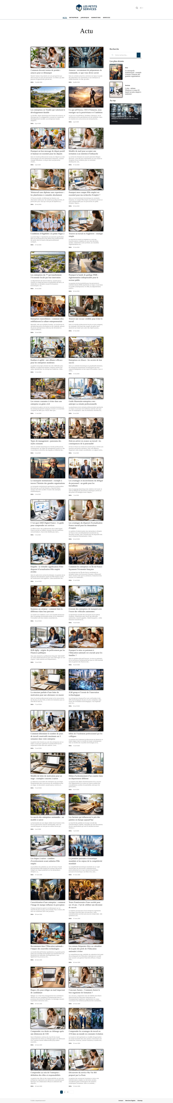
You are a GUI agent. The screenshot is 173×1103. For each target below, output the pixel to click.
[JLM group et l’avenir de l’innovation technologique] (86, 679)
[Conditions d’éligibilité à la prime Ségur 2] (48, 220)
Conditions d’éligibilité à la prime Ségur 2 (47, 233)
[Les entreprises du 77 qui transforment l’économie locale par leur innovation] (48, 262)
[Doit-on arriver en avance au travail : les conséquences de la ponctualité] (86, 428)
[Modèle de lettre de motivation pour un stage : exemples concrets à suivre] (48, 763)
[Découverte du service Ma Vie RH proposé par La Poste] (86, 1059)
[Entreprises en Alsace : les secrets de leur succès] (86, 347)
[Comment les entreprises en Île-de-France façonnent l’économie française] (86, 554)
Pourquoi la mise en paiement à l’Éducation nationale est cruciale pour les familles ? (85, 652)
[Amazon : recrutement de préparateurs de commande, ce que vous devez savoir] (86, 57)
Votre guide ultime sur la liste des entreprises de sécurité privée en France (124, 117)
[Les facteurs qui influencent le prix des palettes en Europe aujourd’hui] (86, 804)
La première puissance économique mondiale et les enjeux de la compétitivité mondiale (85, 861)
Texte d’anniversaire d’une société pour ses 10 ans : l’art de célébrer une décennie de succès (85, 905)
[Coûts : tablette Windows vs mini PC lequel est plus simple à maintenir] (116, 89)
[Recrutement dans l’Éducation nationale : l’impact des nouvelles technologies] (48, 933)
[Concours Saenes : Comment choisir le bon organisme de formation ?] (86, 977)
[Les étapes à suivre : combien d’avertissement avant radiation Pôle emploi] (48, 845)
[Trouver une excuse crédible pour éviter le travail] (86, 306)
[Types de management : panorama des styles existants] (48, 428)
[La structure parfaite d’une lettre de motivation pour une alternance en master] (48, 679)
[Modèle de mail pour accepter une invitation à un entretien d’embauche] (86, 138)
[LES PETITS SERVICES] (86, 7)
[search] (137, 7)
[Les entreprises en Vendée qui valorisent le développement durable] (48, 97)
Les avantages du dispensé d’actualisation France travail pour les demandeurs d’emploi (85, 525)
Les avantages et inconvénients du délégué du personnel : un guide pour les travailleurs (86, 483)
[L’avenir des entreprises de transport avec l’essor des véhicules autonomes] (86, 596)
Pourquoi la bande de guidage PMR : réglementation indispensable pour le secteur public (83, 277)
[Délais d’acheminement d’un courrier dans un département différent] (86, 763)
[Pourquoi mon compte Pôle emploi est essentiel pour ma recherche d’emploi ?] (86, 179)
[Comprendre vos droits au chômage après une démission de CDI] (48, 1018)
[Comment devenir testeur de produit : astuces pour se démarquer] (48, 57)
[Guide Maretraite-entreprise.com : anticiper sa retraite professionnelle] (86, 388)
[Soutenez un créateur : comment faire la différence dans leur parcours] (48, 596)
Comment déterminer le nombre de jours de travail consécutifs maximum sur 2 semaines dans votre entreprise (47, 736)
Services (127, 85)
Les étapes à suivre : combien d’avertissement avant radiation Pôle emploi (45, 861)
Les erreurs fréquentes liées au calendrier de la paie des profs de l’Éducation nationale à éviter (85, 948)
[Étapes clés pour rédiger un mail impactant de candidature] (48, 977)
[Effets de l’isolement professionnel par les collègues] (86, 720)
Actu (32, 82)
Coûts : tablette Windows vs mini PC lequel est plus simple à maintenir (133, 91)
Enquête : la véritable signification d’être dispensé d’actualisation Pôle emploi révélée (47, 569)
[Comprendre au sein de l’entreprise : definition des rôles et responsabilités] (48, 1059)
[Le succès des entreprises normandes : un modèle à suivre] (48, 804)
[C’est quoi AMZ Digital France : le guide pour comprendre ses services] (48, 510)
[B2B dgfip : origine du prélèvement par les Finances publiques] (48, 637)
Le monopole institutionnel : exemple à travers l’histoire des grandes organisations (133, 73)
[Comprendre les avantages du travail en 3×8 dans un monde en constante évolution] (86, 1018)
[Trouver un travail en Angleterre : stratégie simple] (86, 220)
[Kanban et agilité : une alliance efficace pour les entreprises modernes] (48, 347)
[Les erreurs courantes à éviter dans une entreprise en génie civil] (48, 388)
